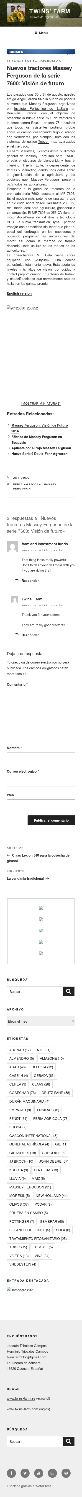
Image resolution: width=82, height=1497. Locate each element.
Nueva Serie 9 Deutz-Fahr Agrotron (39, 453)
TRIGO (18, 1246)
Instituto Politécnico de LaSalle (41, 108)
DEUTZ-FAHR (56, 1092)
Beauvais (14, 112)
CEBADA (44, 1075)
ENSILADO (48, 1109)
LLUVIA (17, 1178)
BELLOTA (42, 1066)
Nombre (14, 747)
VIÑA (42, 1255)
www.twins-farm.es (21, 1398)
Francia (31, 112)
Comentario (17, 684)
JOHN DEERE (53, 1161)
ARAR (17, 1066)
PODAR (43, 1204)
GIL (61, 1144)
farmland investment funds (45, 543)
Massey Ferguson (40, 155)
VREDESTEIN (22, 1264)
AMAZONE (52, 1058)
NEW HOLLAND (52, 1195)
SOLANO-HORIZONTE (29, 1229)
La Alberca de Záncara (24, 1362)
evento (15, 103)
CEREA (17, 1084)
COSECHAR (22, 1092)
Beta (34, 122)
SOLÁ (63, 1229)
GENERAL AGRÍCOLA (29, 1144)
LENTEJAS (46, 1169)
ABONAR (20, 1049)
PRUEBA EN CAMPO (28, 1212)
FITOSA (17, 1126)
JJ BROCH (21, 1161)
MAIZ (38, 1178)
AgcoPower (25, 217)
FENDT (18, 1118)
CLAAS (41, 1084)
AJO (43, 1049)
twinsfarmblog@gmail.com (26, 1357)
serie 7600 (45, 117)
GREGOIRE (54, 1152)
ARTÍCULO (21, 477)
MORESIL (19, 1195)
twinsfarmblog (47, 61)
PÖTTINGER (21, 1221)
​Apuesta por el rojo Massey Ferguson (41, 447)
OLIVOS (19, 1204)
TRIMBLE (43, 1246)
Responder (30, 580)
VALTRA (19, 1255)
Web (10, 794)
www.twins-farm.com (22, 1408)
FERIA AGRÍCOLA (27, 484)
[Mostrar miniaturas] (41, 403)
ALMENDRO (21, 1058)
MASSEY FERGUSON (30, 1187)
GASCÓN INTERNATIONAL (33, 1135)
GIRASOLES (22, 1152)
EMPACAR (20, 1109)
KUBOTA (18, 1169)
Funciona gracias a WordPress (29, 1486)
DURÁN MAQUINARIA (29, 1101)
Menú (43, 32)
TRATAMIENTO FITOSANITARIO (38, 1238)
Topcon (43, 141)
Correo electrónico (23, 771)
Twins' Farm (49, 11)
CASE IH (18, 1075)
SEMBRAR (52, 1221)
